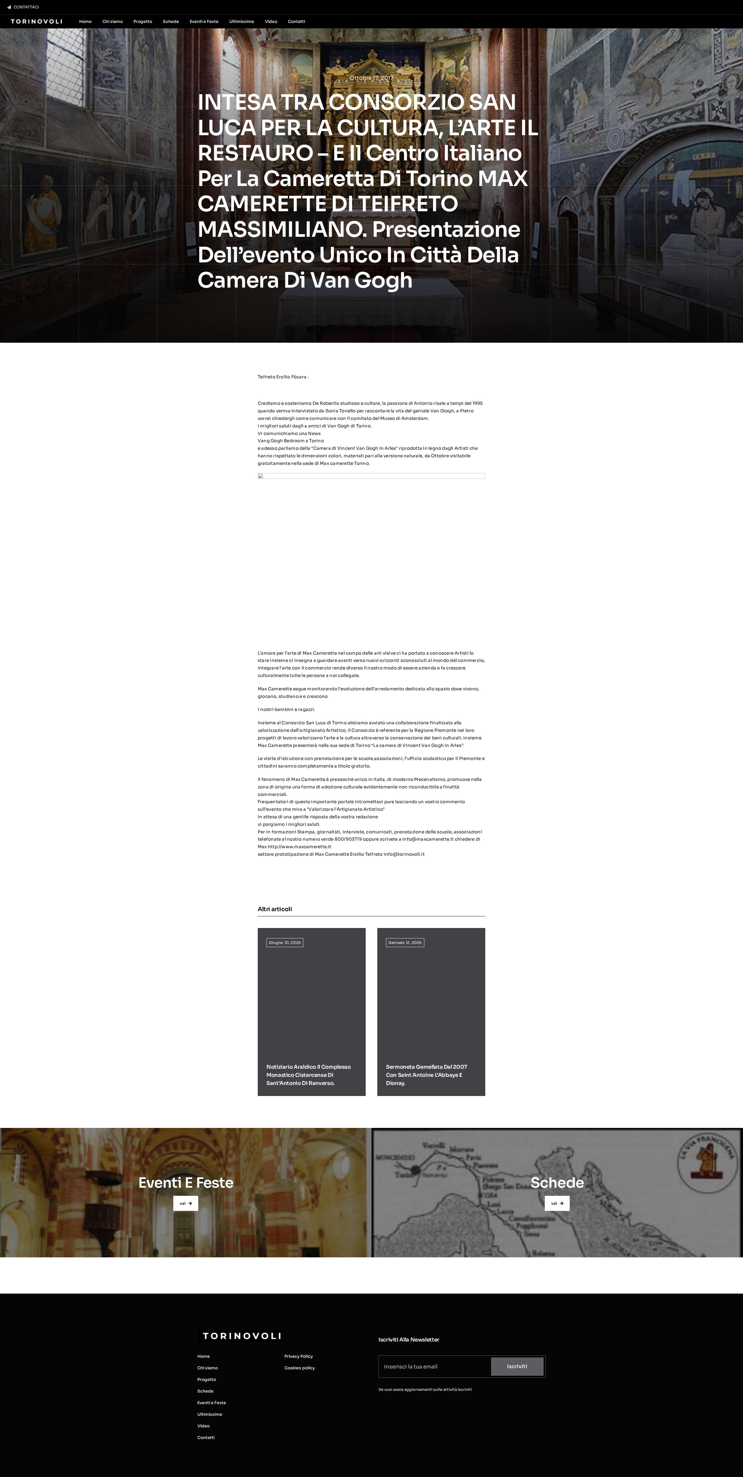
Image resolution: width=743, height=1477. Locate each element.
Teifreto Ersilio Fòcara (282, 377)
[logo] (35, 19)
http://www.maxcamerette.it (299, 846)
